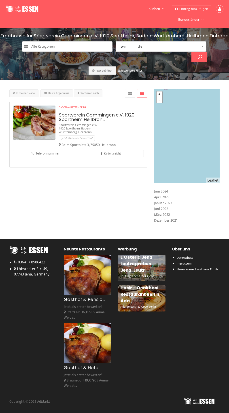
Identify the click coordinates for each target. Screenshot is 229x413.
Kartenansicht (112, 153)
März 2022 (162, 215)
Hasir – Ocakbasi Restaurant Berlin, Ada (140, 294)
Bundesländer (188, 20)
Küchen (154, 9)
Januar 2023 (163, 203)
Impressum (184, 263)
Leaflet (212, 180)
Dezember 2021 (165, 221)
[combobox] (161, 46)
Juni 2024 (161, 191)
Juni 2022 (161, 209)
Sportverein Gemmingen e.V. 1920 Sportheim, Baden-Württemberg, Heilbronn (78, 128)
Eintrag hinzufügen (193, 9)
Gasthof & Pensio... (84, 299)
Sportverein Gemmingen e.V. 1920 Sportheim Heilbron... (96, 117)
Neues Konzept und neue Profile (197, 269)
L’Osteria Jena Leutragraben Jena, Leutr (137, 263)
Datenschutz (185, 257)
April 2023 (162, 197)
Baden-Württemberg (72, 107)
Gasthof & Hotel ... (83, 367)
